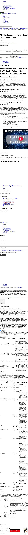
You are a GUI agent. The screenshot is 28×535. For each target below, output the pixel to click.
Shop (4, 15)
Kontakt (4, 1)
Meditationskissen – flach (8, 201)
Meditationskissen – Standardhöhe (10, 198)
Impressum (5, 2)
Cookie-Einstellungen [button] (23, 296)
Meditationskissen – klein (8, 200)
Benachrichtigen (14, 56)
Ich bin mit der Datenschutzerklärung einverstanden (12, 250)
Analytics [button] (2, 491)
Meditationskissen (14, 28)
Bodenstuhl (5, 205)
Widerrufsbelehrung (7, 5)
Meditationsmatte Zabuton (8, 204)
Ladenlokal (5, 16)
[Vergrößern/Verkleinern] (0, 533)
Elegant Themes (8, 287)
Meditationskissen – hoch (8, 202)
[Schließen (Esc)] (4, 533)
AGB (4, 4)
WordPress (20, 287)
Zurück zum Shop (15, 530)
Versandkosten (6, 7)
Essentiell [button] (2, 328)
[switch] (25, 533)
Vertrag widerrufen (4, 222)
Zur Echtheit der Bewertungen (9, 8)
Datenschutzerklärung (7, 6)
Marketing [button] (2, 371)
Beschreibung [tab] (5, 61)
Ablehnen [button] (2, 298)
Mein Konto (5, 21)
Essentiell (3, 330)
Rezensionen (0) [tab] (6, 62)
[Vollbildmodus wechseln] (1, 533)
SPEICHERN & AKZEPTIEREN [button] (7, 518)
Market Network (6, 9)
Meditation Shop (6, 28)
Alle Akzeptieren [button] (7, 298)
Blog (4, 19)
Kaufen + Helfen (6, 17)
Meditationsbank (6, 203)
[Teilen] (3, 533)
